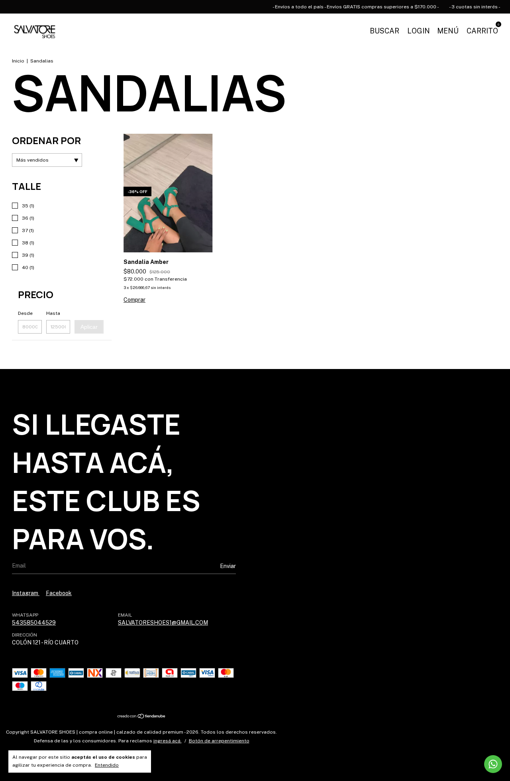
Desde (25, 313)
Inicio (18, 61)
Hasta (53, 313)
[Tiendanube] (142, 717)
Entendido (107, 765)
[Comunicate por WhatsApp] (493, 764)
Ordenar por (46, 140)
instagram (25, 593)
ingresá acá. (167, 741)
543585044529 (34, 622)
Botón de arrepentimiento (219, 741)
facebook (59, 593)
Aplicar (89, 327)
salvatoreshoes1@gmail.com (163, 622)
